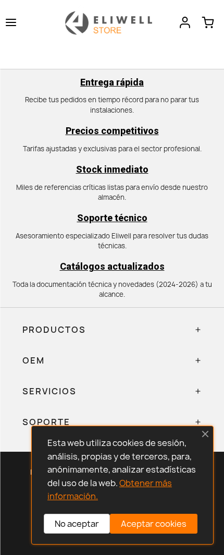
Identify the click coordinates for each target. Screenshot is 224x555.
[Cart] (208, 22)
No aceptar (77, 523)
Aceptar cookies (153, 523)
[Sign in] (185, 22)
